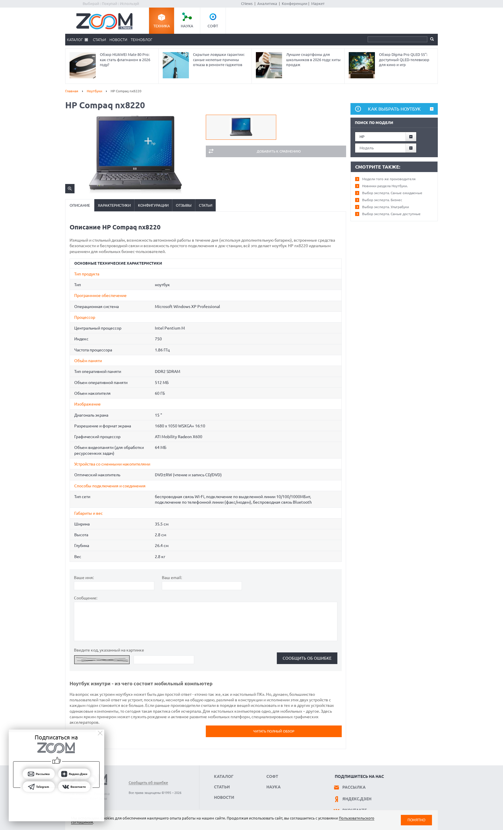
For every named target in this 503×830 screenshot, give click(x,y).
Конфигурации (153, 205)
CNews (247, 3)
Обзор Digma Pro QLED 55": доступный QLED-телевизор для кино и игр (404, 59)
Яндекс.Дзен (356, 799)
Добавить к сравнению (279, 151)
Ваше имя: (84, 577)
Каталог (75, 40)
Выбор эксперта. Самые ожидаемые (392, 193)
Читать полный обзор (273, 731)
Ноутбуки (94, 91)
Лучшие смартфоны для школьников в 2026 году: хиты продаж (313, 59)
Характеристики (114, 205)
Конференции (294, 3)
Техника (161, 26)
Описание (80, 205)
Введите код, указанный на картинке (109, 650)
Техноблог (141, 40)
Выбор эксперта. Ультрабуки (385, 207)
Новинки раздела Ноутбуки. (385, 186)
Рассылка (354, 787)
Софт (213, 26)
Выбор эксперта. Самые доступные (391, 214)
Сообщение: (85, 598)
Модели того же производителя (389, 179)
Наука (187, 26)
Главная (71, 91)
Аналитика (267, 3)
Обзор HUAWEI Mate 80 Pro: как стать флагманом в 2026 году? (125, 59)
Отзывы (184, 205)
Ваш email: (172, 577)
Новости (118, 40)
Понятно (416, 820)
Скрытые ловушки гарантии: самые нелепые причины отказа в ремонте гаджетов (219, 59)
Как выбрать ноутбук (394, 109)
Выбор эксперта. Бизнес (382, 200)
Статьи (99, 40)
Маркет (318, 3)
